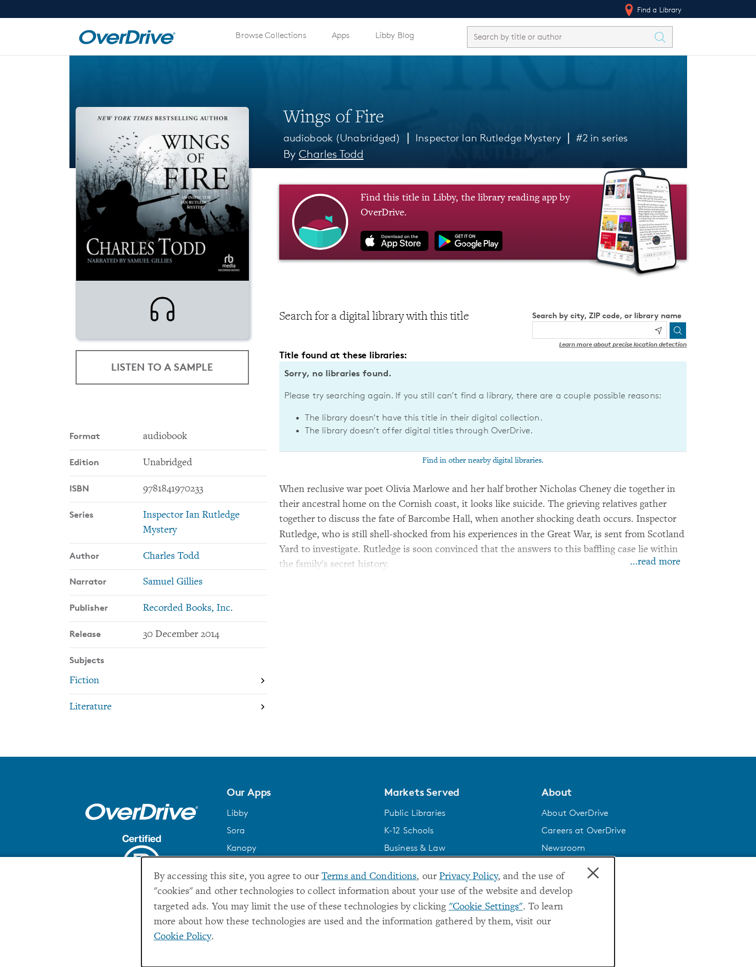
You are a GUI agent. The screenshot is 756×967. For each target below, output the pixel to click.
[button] (299, 792)
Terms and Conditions (369, 877)
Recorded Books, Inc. (188, 608)
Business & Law (414, 848)
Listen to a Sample (162, 366)
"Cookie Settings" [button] (486, 907)
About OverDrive (575, 813)
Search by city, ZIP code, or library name (606, 315)
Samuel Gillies (173, 582)
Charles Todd (331, 154)
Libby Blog (394, 35)
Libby (237, 813)
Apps (341, 35)
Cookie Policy (182, 937)
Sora (236, 830)
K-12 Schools (409, 830)
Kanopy (242, 848)
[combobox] (560, 37)
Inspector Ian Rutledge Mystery (488, 138)
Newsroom (563, 848)
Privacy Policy (468, 877)
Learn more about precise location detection (623, 344)
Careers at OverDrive (583, 830)
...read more (655, 562)
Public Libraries (414, 813)
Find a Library (658, 9)
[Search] (678, 330)
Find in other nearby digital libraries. (483, 461)
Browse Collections (271, 35)
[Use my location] (658, 330)
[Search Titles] (663, 37)
